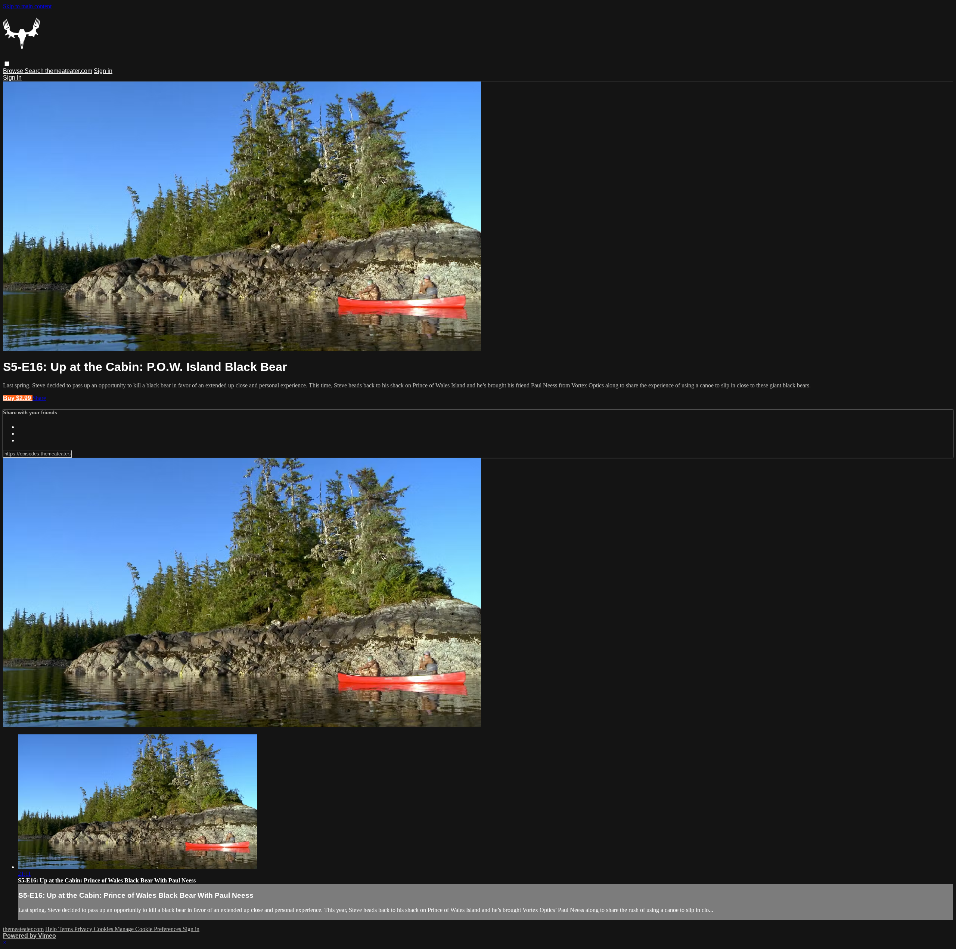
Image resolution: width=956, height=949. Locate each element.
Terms (66, 929)
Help (51, 929)
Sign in (103, 71)
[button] (6, 63)
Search (35, 71)
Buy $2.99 (17, 398)
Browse (14, 71)
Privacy (84, 929)
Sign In (12, 77)
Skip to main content (27, 6)
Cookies (104, 929)
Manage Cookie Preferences (149, 929)
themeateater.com (68, 71)
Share (39, 398)
